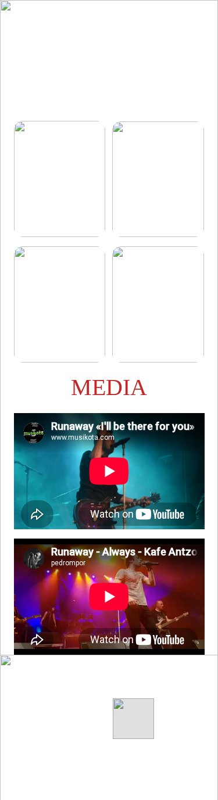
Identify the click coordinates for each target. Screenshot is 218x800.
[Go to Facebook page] (132, 686)
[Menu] (192, 19)
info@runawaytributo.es (63, 742)
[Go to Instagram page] (178, 686)
